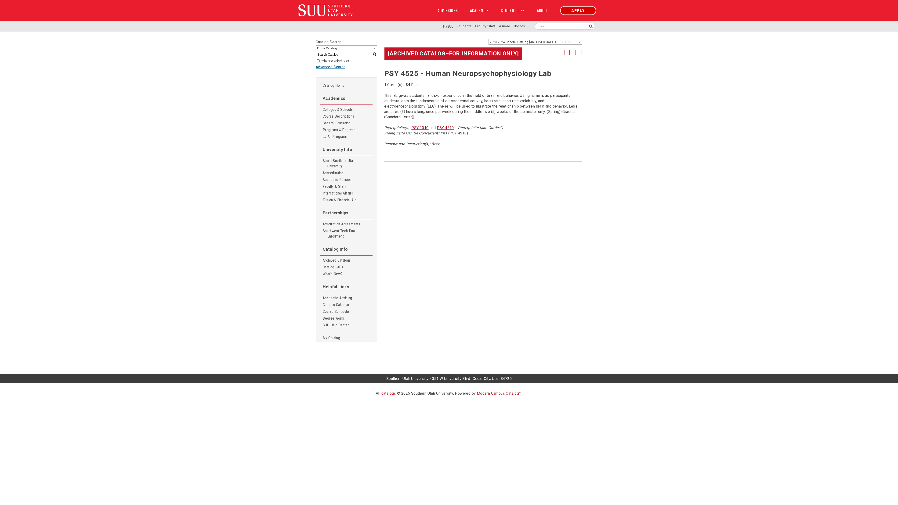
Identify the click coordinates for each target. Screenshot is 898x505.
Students (464, 26)
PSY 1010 (419, 128)
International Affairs (338, 193)
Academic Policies (337, 179)
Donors (519, 26)
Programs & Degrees (339, 130)
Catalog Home (334, 85)
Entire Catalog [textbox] (327, 48)
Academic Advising (337, 298)
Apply (578, 10)
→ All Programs (335, 136)
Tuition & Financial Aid (339, 200)
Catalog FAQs (333, 267)
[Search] (590, 27)
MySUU (448, 26)
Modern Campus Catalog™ (499, 393)
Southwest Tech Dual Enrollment (339, 233)
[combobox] (535, 42)
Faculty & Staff (334, 186)
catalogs (388, 393)
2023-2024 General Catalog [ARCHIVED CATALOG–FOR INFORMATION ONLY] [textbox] (536, 42)
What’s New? (332, 274)
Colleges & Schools (338, 109)
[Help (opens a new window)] (579, 52)
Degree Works (334, 318)
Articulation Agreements (341, 224)
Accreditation (333, 173)
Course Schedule (336, 311)
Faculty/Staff (485, 26)
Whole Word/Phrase (335, 60)
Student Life (513, 10)
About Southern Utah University (339, 163)
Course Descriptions (338, 116)
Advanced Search (330, 67)
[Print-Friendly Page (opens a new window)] (573, 52)
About (542, 10)
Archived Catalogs (337, 260)
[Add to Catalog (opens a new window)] (567, 52)
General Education (337, 123)
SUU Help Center (336, 325)
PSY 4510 (445, 128)
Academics (479, 10)
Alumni (504, 26)
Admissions (448, 10)
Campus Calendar (336, 305)
